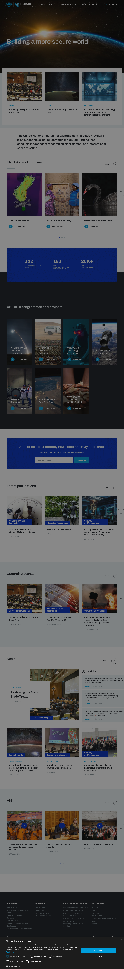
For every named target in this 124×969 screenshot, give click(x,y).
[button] (42, 966)
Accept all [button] (98, 950)
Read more (10, 952)
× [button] (121, 940)
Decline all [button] (98, 956)
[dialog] (62, 953)
